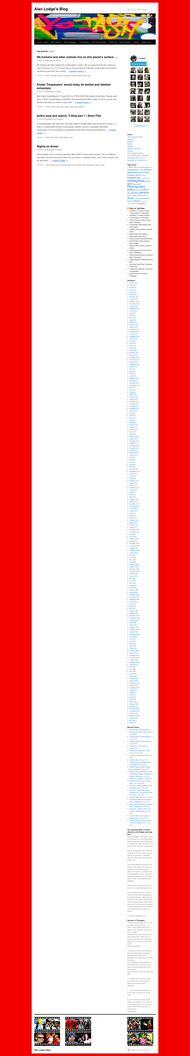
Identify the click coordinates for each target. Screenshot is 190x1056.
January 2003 (133, 706)
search (66, 137)
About (46, 42)
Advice (135, 167)
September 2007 (134, 599)
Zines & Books (125, 42)
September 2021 (134, 408)
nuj (148, 181)
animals (54, 75)
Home (39, 42)
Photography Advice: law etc (136, 158)
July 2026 (132, 285)
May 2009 (132, 560)
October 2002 (133, 713)
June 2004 (132, 669)
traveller (139, 198)
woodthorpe (141, 203)
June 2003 (132, 695)
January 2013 (133, 501)
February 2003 (133, 704)
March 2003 (133, 702)
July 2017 (132, 457)
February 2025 (133, 325)
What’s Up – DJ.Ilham (136, 778)
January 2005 (133, 653)
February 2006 (133, 627)
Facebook (130, 146)
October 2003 (133, 685)
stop (70, 137)
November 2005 (134, 629)
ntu (146, 181)
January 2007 (133, 613)
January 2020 (133, 439)
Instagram (130, 141)
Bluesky (129, 144)
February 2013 (133, 499)
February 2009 (133, 564)
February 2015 (133, 469)
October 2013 (133, 485)
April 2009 (132, 562)
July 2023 (132, 369)
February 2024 (133, 353)
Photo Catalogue (70, 42)
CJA (139, 170)
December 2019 (134, 441)
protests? (129, 195)
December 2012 (134, 504)
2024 (130, 167)
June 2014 (132, 476)
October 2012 (133, 508)
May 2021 (132, 418)
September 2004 (134, 662)
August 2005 (133, 636)
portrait (145, 189)
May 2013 (132, 497)
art (139, 167)
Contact (136, 42)
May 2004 (132, 671)
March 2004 (133, 676)
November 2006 (134, 618)
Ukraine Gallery (134, 760)
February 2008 (133, 590)
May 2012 (132, 515)
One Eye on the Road (133, 148)
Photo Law (113, 42)
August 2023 (133, 366)
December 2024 (134, 329)
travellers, (130, 201)
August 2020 (133, 429)
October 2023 (133, 362)
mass (62, 106)
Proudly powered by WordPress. (140, 1050)
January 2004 (133, 681)
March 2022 (133, 394)
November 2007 (134, 597)
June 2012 (132, 513)
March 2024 (133, 350)
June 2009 (132, 557)
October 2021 (133, 406)
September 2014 (134, 471)
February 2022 (133, 397)
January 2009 (133, 567)
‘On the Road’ (84, 42)
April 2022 (132, 392)
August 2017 (133, 455)
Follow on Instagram (138, 64)
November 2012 (134, 506)
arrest (53, 165)
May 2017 (132, 462)
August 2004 (133, 664)
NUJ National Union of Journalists (138, 155)
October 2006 (133, 620)
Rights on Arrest (47, 146)
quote (135, 195)
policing (138, 190)
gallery (138, 174)
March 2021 (133, 422)
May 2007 (132, 609)
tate (135, 198)
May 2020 (132, 434)
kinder (53, 106)
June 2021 (132, 415)
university (143, 201)
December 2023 (134, 357)
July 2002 (132, 720)
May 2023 (132, 373)
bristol (150, 167)
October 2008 (133, 574)
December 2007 (134, 595)
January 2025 (133, 327)
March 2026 (133, 294)
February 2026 (133, 297)
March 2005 (133, 648)
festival (141, 172)
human (59, 75)
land (57, 106)
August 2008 (133, 576)
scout (76, 106)
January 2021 (133, 427)
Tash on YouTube (137, 208)
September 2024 (134, 336)
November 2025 (134, 304)
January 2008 (133, 592)
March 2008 (133, 588)
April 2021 (132, 420)
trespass (82, 106)
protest (79, 75)
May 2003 (132, 697)
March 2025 (133, 322)
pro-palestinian (133, 192)
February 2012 (133, 520)
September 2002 (134, 716)
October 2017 (133, 450)
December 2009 (134, 543)
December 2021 (134, 401)
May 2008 (132, 583)
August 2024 (133, 339)
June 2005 (132, 641)
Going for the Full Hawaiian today (139, 741)
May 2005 (132, 643)
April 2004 (132, 674)
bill (147, 167)
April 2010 (132, 536)
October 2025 (133, 306)
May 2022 (132, 390)
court (57, 165)
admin (58, 60)
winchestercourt (131, 204)
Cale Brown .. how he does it (138, 746)
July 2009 (132, 555)
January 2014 (133, 483)
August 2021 (133, 411)
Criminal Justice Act (67, 165)
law (64, 75)
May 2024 (132, 346)
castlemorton (132, 169)
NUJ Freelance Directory (135, 153)
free (147, 172)
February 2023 (133, 378)
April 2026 (132, 292)
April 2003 (132, 699)
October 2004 (133, 660)
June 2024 (132, 343)
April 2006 (132, 622)
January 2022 (133, 399)
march (148, 178)
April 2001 (132, 723)
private (73, 75)
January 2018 (133, 443)
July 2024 (132, 341)
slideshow (144, 195)
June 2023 (132, 371)
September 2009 (134, 550)
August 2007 (133, 602)
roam (89, 75)
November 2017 (134, 448)
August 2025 (133, 311)
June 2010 (132, 534)
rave (139, 195)
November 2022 (134, 385)
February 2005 (133, 650)
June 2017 (132, 460)
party (130, 183)
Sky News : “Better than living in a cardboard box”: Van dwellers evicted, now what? (141, 792)
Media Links (146, 42)
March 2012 (133, 518)
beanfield (142, 167)
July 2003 (132, 692)
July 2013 (132, 492)
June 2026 (132, 287)
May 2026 (132, 290)
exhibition (148, 169)
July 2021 (132, 413)
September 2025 (134, 308)
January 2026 (133, 299)
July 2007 (132, 604)
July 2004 (132, 667)
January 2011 (133, 527)
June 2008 (132, 581)
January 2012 (133, 522)
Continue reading (77, 71)
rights (84, 75)
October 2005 (133, 632)
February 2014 (133, 481)
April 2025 (132, 320)
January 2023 (133, 380)
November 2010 (134, 532)
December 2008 (134, 569)
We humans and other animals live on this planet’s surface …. (77, 57)
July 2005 (132, 639)
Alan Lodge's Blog (51, 9)
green (143, 175)
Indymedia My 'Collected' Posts (137, 160)
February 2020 (133, 436)
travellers (145, 198)
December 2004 (134, 655)
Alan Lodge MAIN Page (135, 137)
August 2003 (133, 690)
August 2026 (133, 283)
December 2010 (134, 529)
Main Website (56, 42)
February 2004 (133, 678)
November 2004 (134, 657)
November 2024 (134, 332)
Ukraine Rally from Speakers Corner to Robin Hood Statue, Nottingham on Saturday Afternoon (141, 773)
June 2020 (132, 432)
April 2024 (132, 348)
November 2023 (134, 360)
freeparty (131, 174)
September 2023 (134, 364)
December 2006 (134, 615)
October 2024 (133, 334)
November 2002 (134, 711)
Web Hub (130, 139)
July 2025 (132, 313)
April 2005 (132, 646)
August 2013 (133, 490)
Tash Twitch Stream (99, 42)
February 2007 (133, 611)
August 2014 (133, 474)
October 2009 (133, 548)
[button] (133, 70)
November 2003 (134, 683)
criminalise (78, 165)
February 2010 (133, 539)
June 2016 (132, 464)
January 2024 (133, 355)
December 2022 (134, 383)
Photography (136, 186)
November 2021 (134, 404)
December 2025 (134, 301)
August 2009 (133, 553)
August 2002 (133, 718)
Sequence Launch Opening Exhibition (141, 238)
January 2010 (133, 541)
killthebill (131, 177)
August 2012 (133, 511)
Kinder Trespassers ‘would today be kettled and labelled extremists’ (74, 86)
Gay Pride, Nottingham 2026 (138, 755)
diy (142, 169)
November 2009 (134, 546)
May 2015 (132, 467)
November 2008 (134, 571)
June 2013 (132, 494)
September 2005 (134, 634)
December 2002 (134, 709)
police (68, 75)
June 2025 (132, 315)
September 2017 (134, 453)
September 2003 (134, 688)
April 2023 (132, 376)
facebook (132, 172)
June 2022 (132, 387)
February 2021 (133, 425)
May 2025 (132, 318)
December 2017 (134, 446)
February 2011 (133, 525)
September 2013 (134, 487)
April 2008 (132, 585)
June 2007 (132, 606)
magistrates (90, 165)
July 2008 (132, 578)
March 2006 (133, 625)
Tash (130, 198)
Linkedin (130, 151)
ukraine (137, 200)
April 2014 (132, 478)
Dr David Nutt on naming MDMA (140, 737)
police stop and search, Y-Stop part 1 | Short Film (69, 116)
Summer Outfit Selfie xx (136, 797)
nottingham (136, 180)
